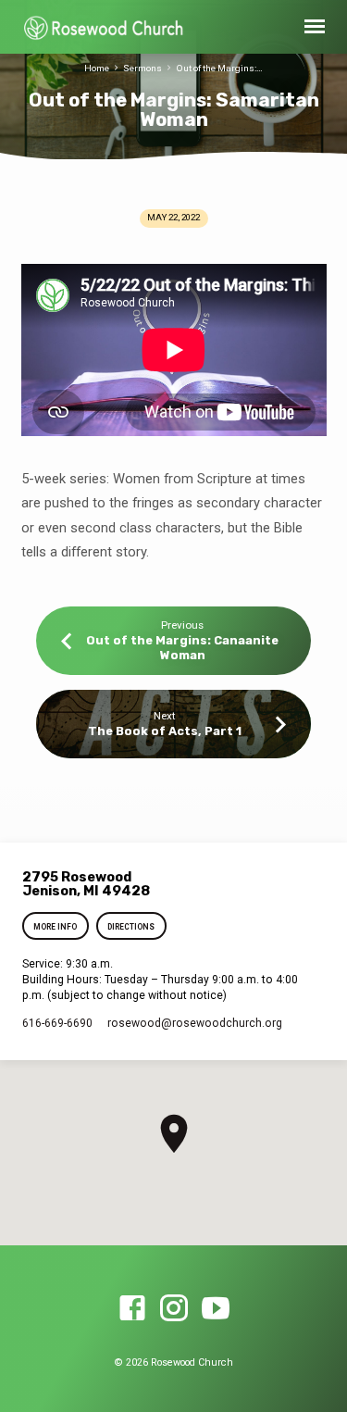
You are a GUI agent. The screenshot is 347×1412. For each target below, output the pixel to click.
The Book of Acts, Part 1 (165, 731)
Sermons (142, 68)
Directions (131, 926)
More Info (56, 926)
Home (96, 68)
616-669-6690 (57, 1023)
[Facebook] (132, 1309)
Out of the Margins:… (219, 68)
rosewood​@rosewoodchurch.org (194, 1023)
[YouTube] (215, 1309)
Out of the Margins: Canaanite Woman (182, 647)
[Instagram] (174, 1309)
